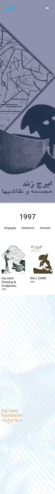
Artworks (45, 228)
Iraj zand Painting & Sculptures (9, 282)
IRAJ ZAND (38, 278)
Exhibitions (28, 228)
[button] (47, 8)
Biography (10, 228)
